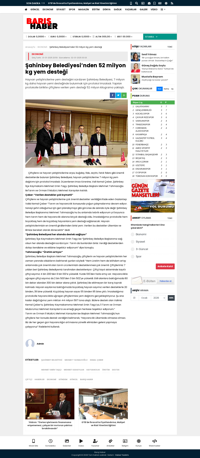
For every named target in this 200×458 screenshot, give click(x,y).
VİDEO (154, 9)
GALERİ (143, 9)
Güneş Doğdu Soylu (154, 65)
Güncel (74, 379)
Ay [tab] (172, 89)
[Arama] (136, 3)
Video (81, 445)
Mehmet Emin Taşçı (51, 369)
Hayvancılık (93, 369)
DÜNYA (107, 9)
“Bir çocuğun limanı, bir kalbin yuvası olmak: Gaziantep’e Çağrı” (157, 59)
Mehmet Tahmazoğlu (76, 360)
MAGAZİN (83, 9)
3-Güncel (142, 249)
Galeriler (67, 445)
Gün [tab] (159, 89)
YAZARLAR (130, 9)
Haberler (40, 379)
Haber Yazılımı (122, 455)
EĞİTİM (96, 9)
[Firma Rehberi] (149, 3)
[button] (163, 9)
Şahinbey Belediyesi (51, 360)
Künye (139, 445)
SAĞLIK (118, 9)
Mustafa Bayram (152, 76)
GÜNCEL (34, 9)
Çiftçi (28, 379)
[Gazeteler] (160, 3)
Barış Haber (86, 379)
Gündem (63, 379)
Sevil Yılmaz (149, 54)
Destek (115, 369)
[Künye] (166, 3)
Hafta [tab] (166, 89)
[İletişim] (143, 3)
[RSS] (172, 3)
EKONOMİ (48, 9)
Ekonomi (51, 379)
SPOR (72, 9)
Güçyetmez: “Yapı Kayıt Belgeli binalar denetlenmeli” (85, 3)
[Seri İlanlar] (154, 3)
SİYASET (61, 9)
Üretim (106, 369)
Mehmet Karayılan (74, 369)
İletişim (125, 445)
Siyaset (140, 241)
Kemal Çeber (96, 360)
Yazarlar (95, 445)
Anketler (110, 445)
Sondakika (50, 445)
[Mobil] (131, 3)
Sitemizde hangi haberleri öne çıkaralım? (148, 226)
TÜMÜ (169, 47)
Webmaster (154, 445)
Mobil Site (33, 445)
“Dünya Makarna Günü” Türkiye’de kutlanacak (158, 70)
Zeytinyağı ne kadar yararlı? (155, 80)
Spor (138, 256)
